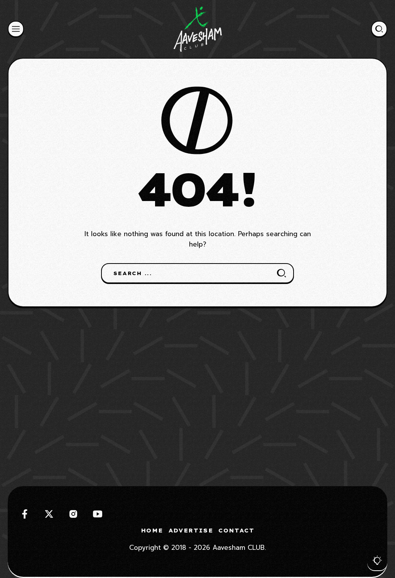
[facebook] (24, 514)
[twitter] (49, 514)
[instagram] (73, 514)
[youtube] (97, 514)
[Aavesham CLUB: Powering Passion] (198, 29)
